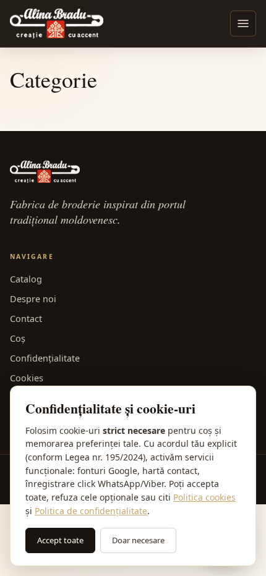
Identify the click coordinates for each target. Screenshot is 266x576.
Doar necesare (138, 540)
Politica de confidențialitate (91, 511)
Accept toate (60, 540)
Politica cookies (204, 497)
